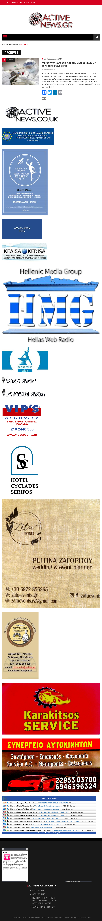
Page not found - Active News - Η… (42, 827)
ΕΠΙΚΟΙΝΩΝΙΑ (38, 890)
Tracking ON (56, 833)
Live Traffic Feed (49, 798)
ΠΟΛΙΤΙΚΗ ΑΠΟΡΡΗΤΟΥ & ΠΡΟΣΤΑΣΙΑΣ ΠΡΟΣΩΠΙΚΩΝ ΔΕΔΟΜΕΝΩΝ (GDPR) (44, 900)
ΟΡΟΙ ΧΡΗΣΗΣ (38, 894)
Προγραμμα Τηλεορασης (72, 881)
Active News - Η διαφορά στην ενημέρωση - (49, 806)
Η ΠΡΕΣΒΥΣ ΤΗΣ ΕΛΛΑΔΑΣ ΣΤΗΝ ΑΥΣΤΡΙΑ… (48, 824)
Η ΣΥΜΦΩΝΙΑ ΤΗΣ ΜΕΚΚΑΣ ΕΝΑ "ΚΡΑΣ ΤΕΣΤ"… (54, 812)
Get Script (41, 833)
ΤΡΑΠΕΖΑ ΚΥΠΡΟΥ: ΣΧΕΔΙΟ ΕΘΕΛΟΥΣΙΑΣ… (54, 803)
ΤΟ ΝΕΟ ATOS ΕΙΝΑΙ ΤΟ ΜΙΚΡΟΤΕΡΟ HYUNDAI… (63, 821)
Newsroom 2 (49, 69)
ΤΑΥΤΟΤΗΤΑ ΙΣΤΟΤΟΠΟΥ (43, 907)
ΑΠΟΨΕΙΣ (10, 60)
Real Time (48, 833)
